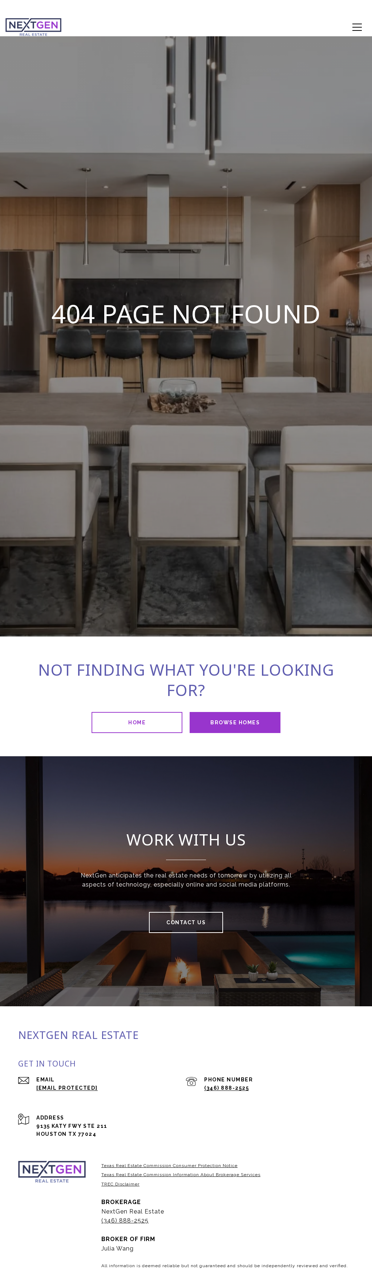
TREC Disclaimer (120, 1184)
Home (137, 722)
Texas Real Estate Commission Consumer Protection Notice (169, 1165)
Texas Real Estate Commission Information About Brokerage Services (180, 1174)
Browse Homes (235, 722)
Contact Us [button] (186, 922)
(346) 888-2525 (226, 1088)
